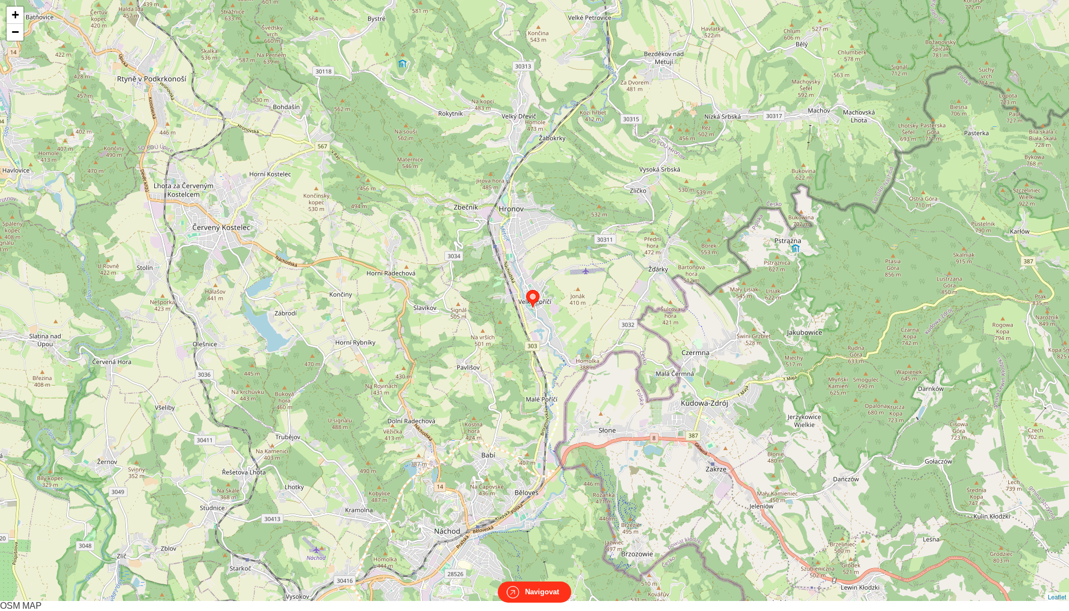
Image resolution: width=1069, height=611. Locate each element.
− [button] (15, 32)
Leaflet (1057, 596)
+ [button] (15, 15)
